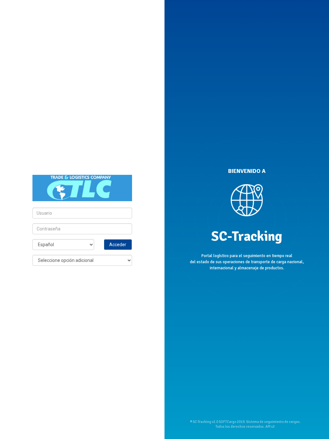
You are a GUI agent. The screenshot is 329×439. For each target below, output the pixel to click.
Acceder (117, 244)
